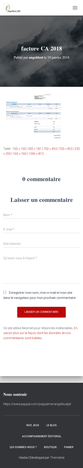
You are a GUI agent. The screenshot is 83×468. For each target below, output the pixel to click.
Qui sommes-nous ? (23, 447)
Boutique (50, 447)
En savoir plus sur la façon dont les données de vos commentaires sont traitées (40, 333)
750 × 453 (50, 149)
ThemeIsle (57, 457)
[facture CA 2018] (41, 116)
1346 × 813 (36, 153)
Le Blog (51, 425)
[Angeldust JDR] (13, 7)
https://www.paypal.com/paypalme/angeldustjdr (37, 404)
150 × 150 (19, 149)
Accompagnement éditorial (41, 436)
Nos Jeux (32, 425)
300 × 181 (34, 149)
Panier (68, 447)
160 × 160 (19, 153)
